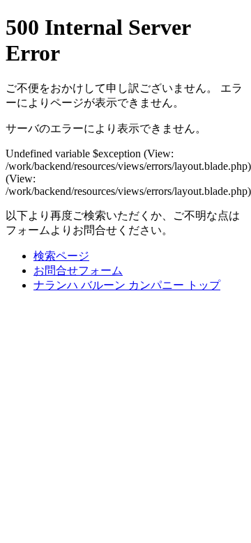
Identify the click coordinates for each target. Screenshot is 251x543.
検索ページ (61, 256)
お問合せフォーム (78, 270)
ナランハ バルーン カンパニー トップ (126, 285)
